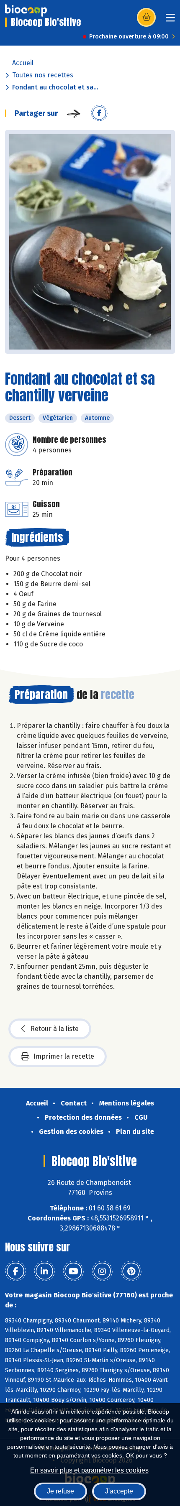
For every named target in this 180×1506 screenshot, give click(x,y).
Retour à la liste (55, 1029)
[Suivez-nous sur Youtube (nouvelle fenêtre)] (73, 1271)
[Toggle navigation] (170, 20)
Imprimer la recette (63, 1056)
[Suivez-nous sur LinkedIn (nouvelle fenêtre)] (44, 1271)
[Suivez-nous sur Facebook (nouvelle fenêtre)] (15, 1271)
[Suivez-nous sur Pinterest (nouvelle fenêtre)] (131, 1271)
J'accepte (119, 1491)
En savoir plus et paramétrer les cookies (89, 1470)
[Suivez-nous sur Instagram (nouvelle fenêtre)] (102, 1271)
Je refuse (60, 1491)
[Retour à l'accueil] (26, 10)
